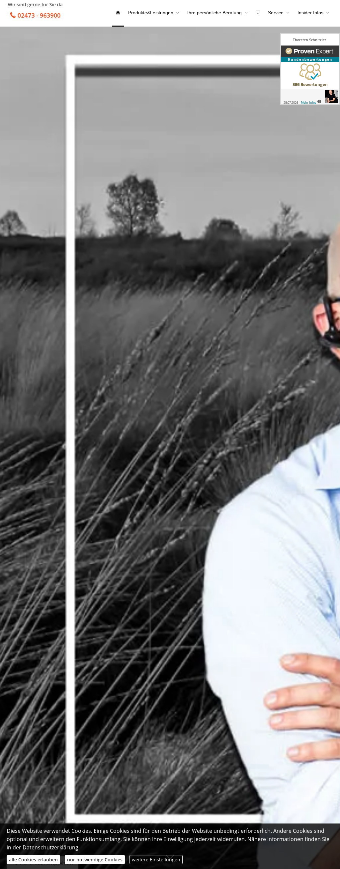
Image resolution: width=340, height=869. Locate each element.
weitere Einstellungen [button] (156, 859)
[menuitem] (118, 13)
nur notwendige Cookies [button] (95, 859)
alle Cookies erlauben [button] (33, 859)
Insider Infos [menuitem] (310, 12)
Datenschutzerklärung (50, 847)
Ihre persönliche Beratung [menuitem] (214, 12)
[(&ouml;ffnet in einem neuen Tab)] (310, 69)
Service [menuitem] (276, 12)
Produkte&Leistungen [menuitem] (150, 12)
